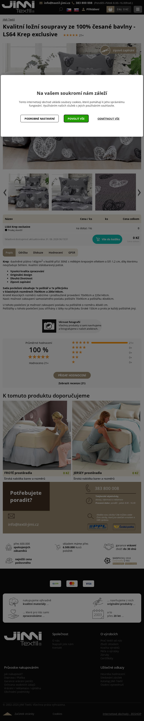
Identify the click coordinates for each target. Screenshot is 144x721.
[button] (76, 118)
